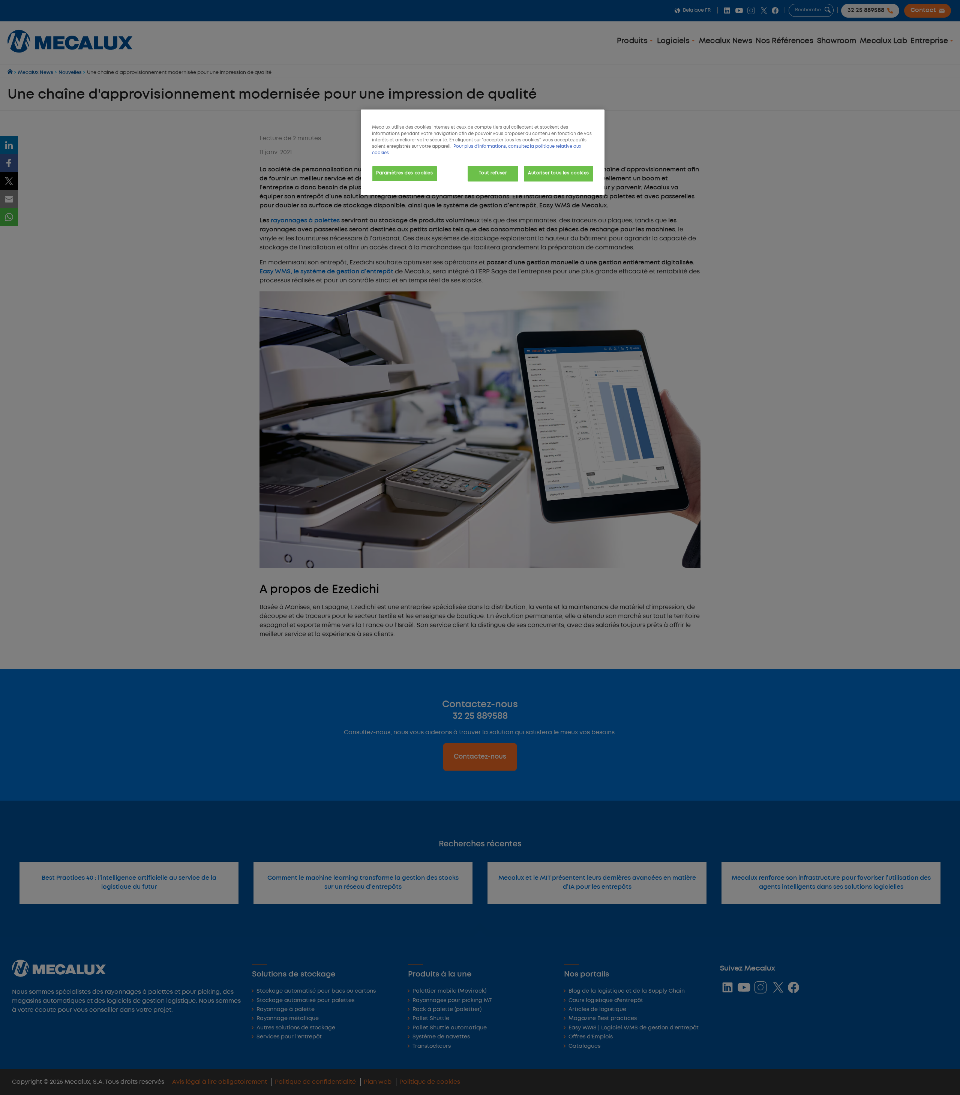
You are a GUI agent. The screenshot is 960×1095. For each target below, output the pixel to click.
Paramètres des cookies (404, 173)
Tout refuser (493, 173)
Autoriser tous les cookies (558, 173)
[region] (482, 152)
